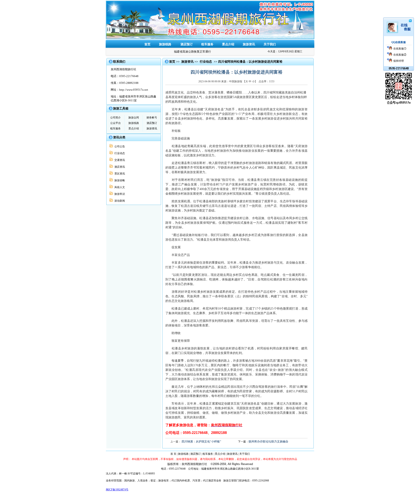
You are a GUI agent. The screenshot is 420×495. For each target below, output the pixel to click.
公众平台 (115, 123)
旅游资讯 (249, 44)
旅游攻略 (119, 180)
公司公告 (119, 146)
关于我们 (270, 44)
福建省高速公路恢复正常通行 (188, 51)
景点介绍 (228, 44)
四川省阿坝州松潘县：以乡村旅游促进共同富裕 (250, 61)
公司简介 (115, 117)
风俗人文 (119, 187)
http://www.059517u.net (133, 89)
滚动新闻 (119, 200)
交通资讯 (119, 160)
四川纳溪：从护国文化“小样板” (201, 441)
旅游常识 (119, 194)
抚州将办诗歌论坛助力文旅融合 (268, 441)
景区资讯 (119, 173)
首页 (172, 61)
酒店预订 (186, 44)
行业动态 (119, 153)
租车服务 (207, 44)
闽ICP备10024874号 (117, 489)
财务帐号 (152, 117)
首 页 (173, 453)
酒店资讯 (119, 166)
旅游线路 (133, 123)
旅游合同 (133, 117)
